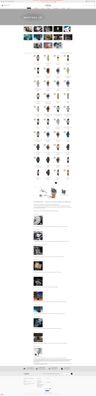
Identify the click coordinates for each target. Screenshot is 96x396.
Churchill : (37, 259)
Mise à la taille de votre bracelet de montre (40, 384)
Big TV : (36, 331)
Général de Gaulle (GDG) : (41, 244)
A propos (25, 380)
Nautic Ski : (37, 290)
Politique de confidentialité (28, 381)
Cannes (48, 378)
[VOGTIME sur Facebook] (50, 388)
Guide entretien (39, 382)
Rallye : (36, 275)
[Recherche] (94, 5)
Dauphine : (37, 229)
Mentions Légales (26, 384)
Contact (38, 383)
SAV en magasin (39, 381)
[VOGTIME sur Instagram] (49, 388)
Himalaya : (36, 214)
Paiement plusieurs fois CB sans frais (29, 383)
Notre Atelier (39, 380)
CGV (24, 382)
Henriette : (37, 316)
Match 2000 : (37, 304)
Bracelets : (37, 346)
